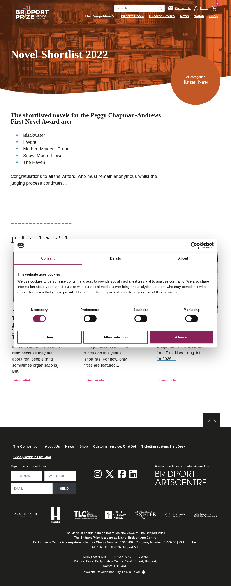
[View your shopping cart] (212, 8)
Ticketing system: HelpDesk (163, 446)
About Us (52, 446)
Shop (83, 446)
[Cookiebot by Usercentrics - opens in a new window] (194, 245)
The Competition (26, 446)
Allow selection (116, 337)
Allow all (181, 337)
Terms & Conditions (94, 556)
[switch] (90, 318)
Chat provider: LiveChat (32, 457)
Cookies (144, 556)
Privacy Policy (122, 556)
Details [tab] (115, 258)
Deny (50, 337)
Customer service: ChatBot (114, 446)
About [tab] (183, 258)
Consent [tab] (48, 258)
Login (204, 8)
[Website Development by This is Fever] (143, 571)
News (69, 446)
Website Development (100, 572)
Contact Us (183, 8)
